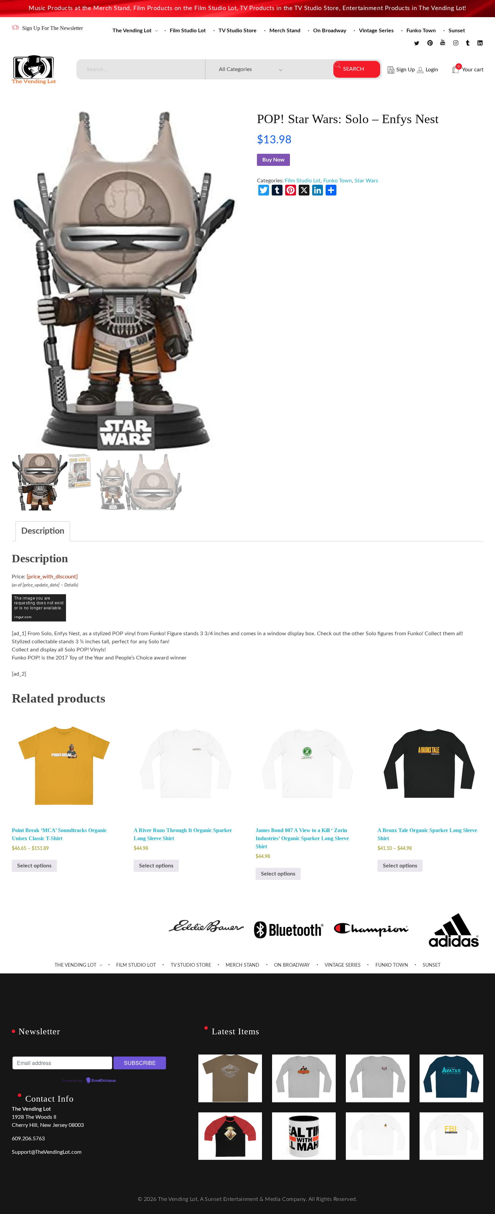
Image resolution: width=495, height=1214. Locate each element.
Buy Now (273, 160)
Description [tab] (42, 531)
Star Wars (366, 180)
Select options (34, 865)
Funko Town (337, 180)
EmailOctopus (104, 1080)
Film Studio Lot (303, 180)
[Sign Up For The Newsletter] (15, 27)
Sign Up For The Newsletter (52, 28)
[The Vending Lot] (34, 69)
